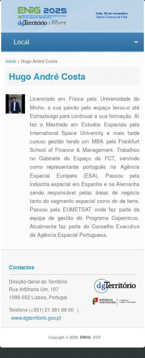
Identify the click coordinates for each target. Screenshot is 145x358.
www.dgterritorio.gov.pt (36, 317)
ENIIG (85, 337)
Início (11, 61)
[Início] (72, 28)
